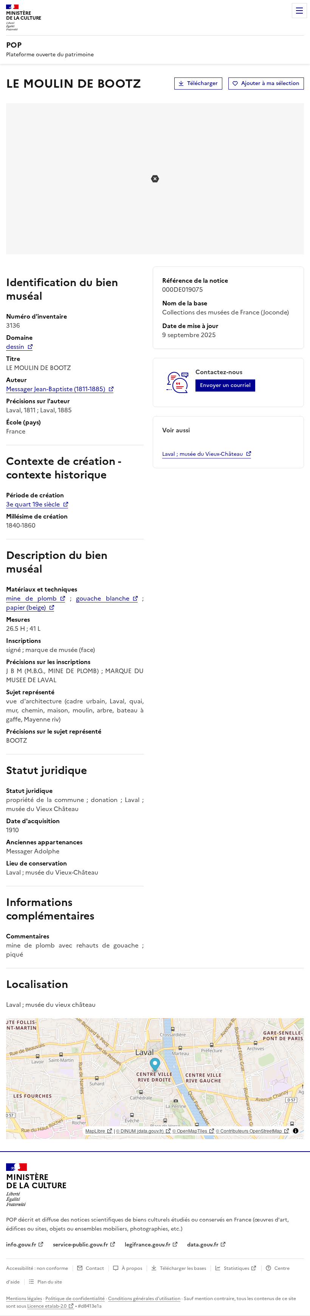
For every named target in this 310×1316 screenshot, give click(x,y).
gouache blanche (102, 598)
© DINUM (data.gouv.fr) (140, 1130)
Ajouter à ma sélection (270, 83)
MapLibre (95, 1130)
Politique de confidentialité (75, 1298)
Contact (95, 1268)
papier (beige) (26, 607)
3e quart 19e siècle (33, 504)
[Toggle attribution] (295, 1130)
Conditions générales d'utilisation (144, 1298)
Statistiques (236, 1268)
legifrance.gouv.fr (147, 1245)
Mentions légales (24, 1298)
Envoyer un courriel (225, 385)
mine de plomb (31, 598)
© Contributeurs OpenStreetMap (249, 1130)
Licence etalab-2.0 (47, 1306)
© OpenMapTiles (189, 1130)
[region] (155, 1078)
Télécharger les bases (183, 1268)
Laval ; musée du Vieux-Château (202, 454)
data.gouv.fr (203, 1245)
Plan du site (49, 1282)
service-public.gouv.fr (80, 1245)
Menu (299, 10)
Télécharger (202, 83)
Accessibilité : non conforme (37, 1268)
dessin (15, 346)
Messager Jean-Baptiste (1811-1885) (55, 388)
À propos (132, 1268)
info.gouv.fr (21, 1245)
